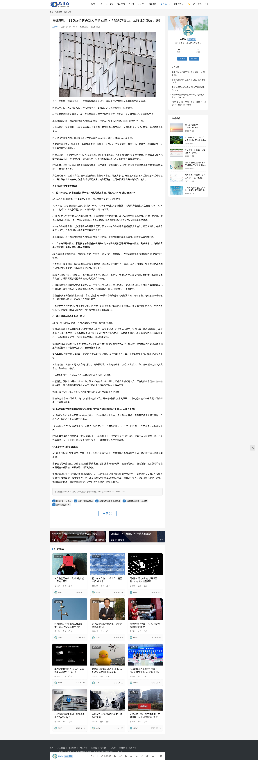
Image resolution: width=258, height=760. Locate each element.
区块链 (94, 747)
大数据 (113, 747)
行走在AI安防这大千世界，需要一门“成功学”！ (107, 580)
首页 (93, 4)
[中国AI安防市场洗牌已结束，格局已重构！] (107, 700)
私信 (195, 59)
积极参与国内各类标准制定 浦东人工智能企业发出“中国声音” (195, 165)
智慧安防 (84, 27)
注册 (206, 4)
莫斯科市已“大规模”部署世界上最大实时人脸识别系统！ (144, 580)
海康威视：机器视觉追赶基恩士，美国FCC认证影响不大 (68, 625)
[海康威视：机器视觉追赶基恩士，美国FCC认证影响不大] (69, 609)
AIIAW (55, 27)
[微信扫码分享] (115, 756)
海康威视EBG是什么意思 (109, 501)
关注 (183, 59)
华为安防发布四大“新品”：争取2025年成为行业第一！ (69, 670)
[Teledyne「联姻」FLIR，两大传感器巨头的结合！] (145, 609)
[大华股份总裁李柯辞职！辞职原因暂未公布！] (107, 609)
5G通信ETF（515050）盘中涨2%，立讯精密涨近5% (195, 140)
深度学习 (121, 4)
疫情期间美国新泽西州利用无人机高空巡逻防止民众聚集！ (107, 670)
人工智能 (110, 4)
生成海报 (107, 756)
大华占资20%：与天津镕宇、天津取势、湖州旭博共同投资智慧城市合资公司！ (145, 716)
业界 (100, 4)
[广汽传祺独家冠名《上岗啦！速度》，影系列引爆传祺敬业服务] (176, 190)
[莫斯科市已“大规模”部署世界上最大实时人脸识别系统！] (145, 564)
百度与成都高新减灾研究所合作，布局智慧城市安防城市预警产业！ (145, 671)
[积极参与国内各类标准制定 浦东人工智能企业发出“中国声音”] (176, 165)
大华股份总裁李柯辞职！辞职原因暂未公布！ (107, 625)
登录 (200, 4)
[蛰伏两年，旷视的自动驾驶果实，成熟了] (176, 153)
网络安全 (83, 747)
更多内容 (177, 4)
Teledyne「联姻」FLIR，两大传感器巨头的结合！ (145, 625)
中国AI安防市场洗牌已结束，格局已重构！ (107, 716)
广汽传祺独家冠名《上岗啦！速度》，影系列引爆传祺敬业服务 (195, 190)
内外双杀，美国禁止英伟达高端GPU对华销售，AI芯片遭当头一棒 (195, 177)
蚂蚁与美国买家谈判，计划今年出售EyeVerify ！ (69, 716)
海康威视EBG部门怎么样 (136, 501)
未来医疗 (142, 4)
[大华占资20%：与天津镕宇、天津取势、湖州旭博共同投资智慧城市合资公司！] (145, 700)
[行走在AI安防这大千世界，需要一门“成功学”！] (107, 564)
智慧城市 (164, 4)
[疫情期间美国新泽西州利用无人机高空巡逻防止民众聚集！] (107, 654)
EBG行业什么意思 (85, 501)
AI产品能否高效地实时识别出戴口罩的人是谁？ (69, 580)
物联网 (103, 747)
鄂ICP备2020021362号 (104, 752)
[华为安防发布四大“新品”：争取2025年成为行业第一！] (69, 654)
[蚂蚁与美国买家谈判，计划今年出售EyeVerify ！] (69, 700)
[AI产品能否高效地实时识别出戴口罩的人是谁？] (69, 564)
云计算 (131, 4)
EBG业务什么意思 (63, 501)
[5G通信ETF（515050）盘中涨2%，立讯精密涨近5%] (176, 140)
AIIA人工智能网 (78, 752)
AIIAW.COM (119, 752)
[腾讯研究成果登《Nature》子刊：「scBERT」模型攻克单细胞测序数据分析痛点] (176, 127)
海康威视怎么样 (62, 504)
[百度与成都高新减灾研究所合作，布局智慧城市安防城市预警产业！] (145, 654)
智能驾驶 (153, 4)
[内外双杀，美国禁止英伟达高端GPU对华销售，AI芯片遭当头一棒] (176, 178)
